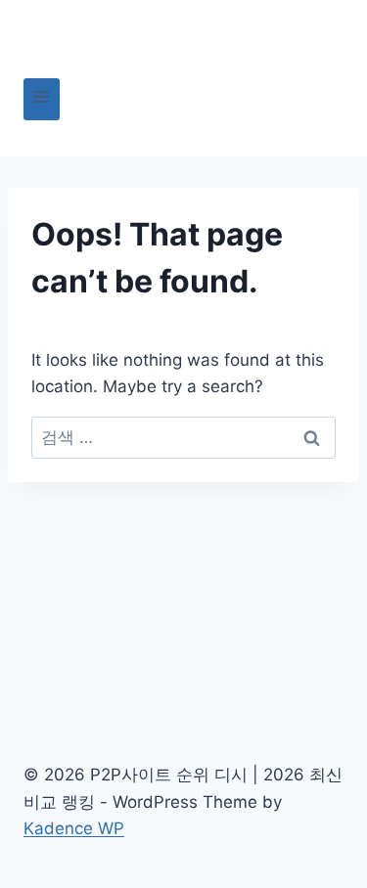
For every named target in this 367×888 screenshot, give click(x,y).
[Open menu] (41, 99)
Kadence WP (73, 828)
